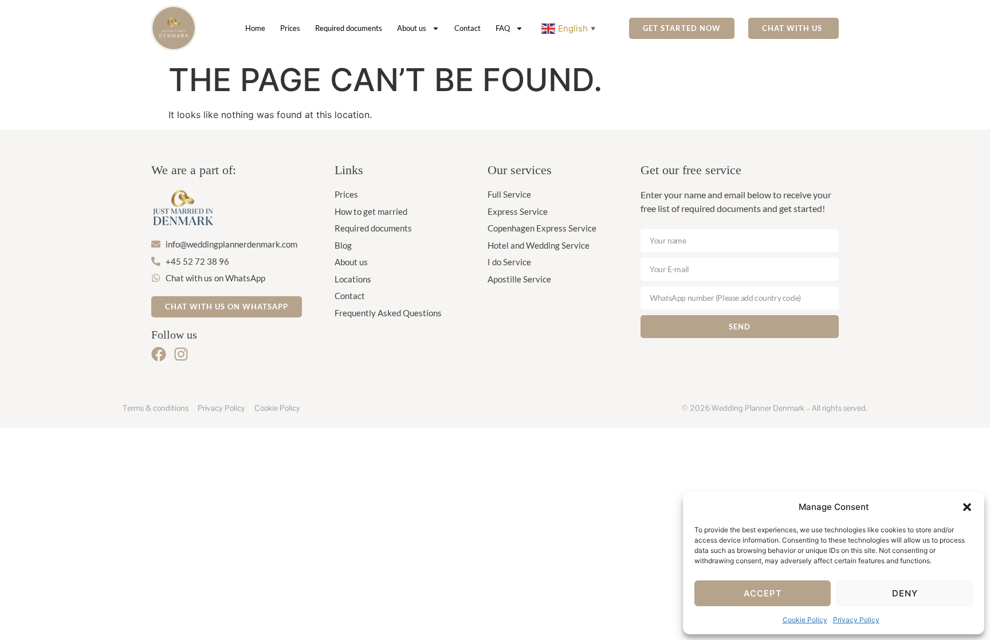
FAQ (503, 28)
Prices (290, 28)
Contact (467, 28)
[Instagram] (181, 354)
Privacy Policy (856, 619)
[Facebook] (158, 354)
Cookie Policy (805, 619)
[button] (967, 507)
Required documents (348, 28)
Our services (520, 170)
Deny (905, 593)
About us (411, 28)
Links (349, 170)
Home (255, 28)
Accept (763, 593)
